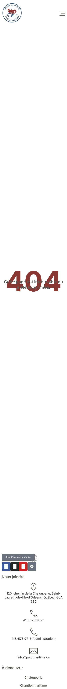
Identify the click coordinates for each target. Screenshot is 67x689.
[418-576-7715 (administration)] (33, 632)
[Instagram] (14, 566)
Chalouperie (33, 677)
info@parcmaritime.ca (34, 657)
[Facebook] (6, 566)
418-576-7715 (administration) (33, 638)
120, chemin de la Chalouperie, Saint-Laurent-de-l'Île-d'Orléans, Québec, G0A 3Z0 (33, 597)
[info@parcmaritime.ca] (33, 651)
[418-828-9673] (33, 614)
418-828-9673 (33, 620)
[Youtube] (23, 566)
